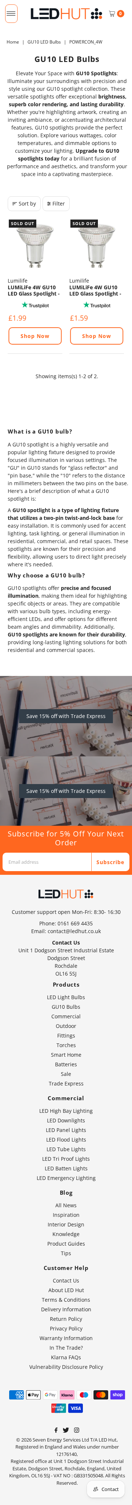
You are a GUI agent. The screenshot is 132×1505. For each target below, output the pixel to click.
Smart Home (66, 1054)
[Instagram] (76, 1430)
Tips (66, 1253)
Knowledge (66, 1234)
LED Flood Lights (66, 1139)
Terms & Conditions (66, 1299)
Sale (66, 1073)
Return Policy (66, 1318)
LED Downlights (66, 1120)
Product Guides (66, 1243)
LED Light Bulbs (66, 997)
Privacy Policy (66, 1328)
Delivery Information (66, 1309)
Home (13, 42)
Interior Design (66, 1224)
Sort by (27, 203)
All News (66, 1205)
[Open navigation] (11, 13)
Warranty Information (66, 1338)
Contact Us (66, 1280)
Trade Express (66, 1083)
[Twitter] (66, 1430)
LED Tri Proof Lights (66, 1158)
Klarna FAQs (66, 1357)
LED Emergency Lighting (66, 1177)
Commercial (66, 1016)
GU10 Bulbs (66, 1006)
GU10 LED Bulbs (44, 42)
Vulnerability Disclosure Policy (66, 1366)
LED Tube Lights (66, 1149)
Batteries (66, 1064)
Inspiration (66, 1214)
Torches (66, 1045)
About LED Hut (66, 1290)
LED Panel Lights (66, 1129)
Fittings (66, 1035)
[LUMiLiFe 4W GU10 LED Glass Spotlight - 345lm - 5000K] (96, 245)
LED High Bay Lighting (66, 1110)
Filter (58, 203)
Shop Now (35, 335)
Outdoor (66, 1025)
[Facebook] (56, 1430)
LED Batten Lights (66, 1168)
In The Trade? (66, 1347)
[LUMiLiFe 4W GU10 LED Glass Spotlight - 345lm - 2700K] (35, 245)
